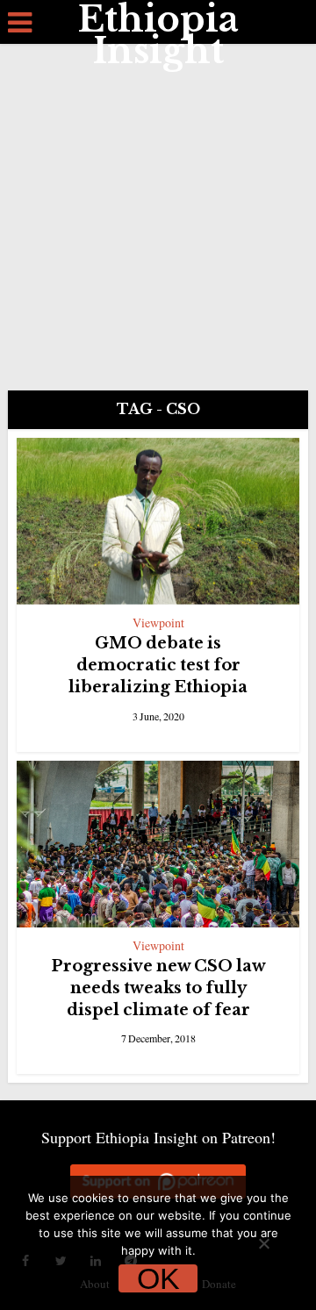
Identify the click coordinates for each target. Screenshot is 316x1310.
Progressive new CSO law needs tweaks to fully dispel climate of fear (158, 988)
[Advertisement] (158, 211)
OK (158, 1278)
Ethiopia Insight (158, 35)
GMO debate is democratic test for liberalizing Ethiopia (158, 665)
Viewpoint (158, 622)
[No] (263, 1243)
